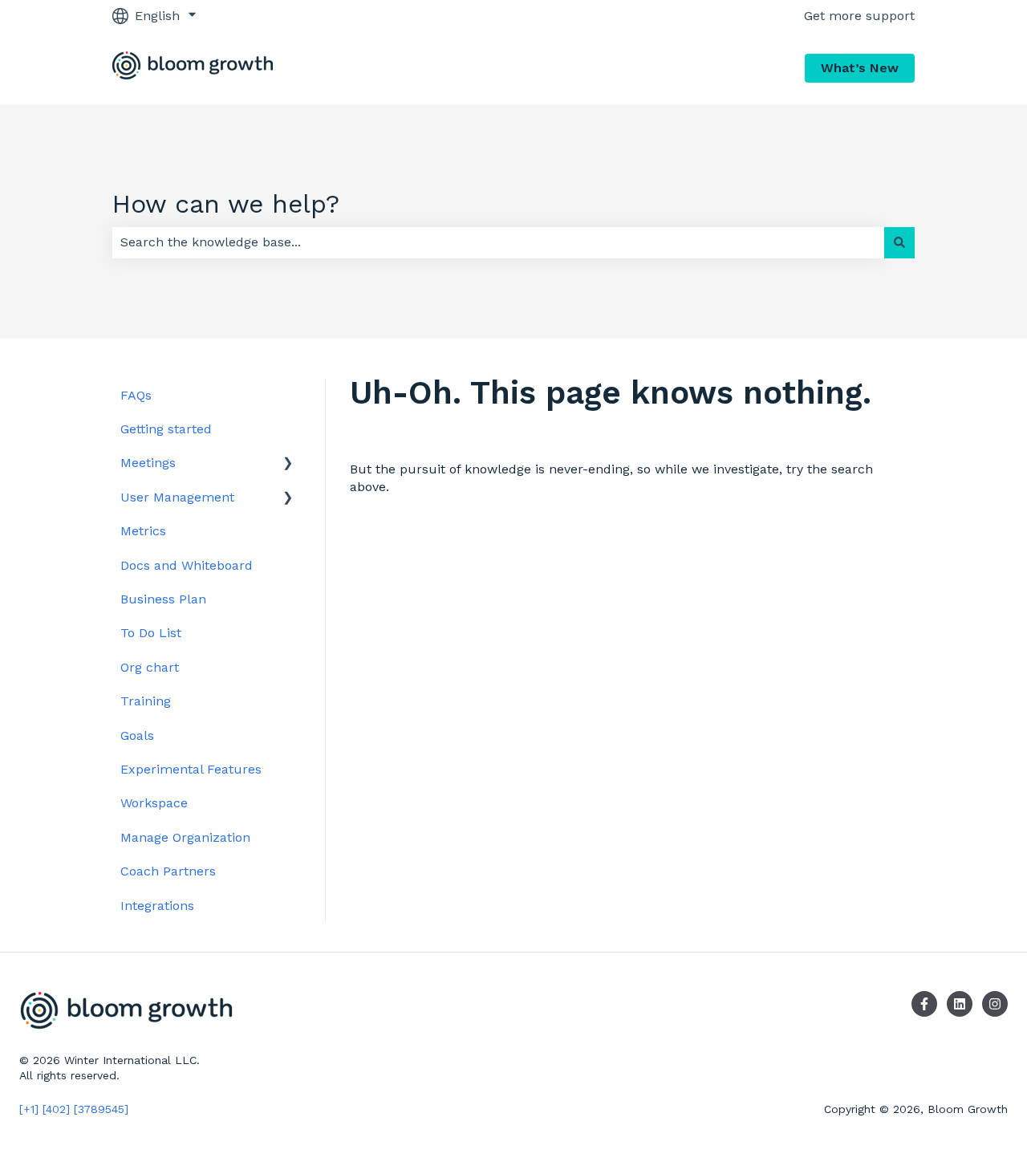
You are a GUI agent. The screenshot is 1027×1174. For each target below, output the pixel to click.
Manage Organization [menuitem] (185, 837)
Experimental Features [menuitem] (191, 769)
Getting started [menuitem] (166, 429)
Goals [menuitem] (137, 735)
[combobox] (498, 242)
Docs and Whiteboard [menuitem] (186, 565)
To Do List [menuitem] (150, 632)
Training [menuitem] (145, 701)
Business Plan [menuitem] (163, 599)
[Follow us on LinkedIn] (959, 1004)
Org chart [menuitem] (149, 667)
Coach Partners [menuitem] (168, 871)
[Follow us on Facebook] (924, 1004)
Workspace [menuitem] (154, 802)
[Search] (899, 242)
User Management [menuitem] (177, 497)
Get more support (859, 15)
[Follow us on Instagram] (995, 1004)
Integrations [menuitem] (157, 905)
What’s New (860, 67)
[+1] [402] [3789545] (73, 1109)
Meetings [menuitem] (148, 462)
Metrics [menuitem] (143, 530)
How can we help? (225, 204)
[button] (288, 464)
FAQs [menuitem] (136, 395)
